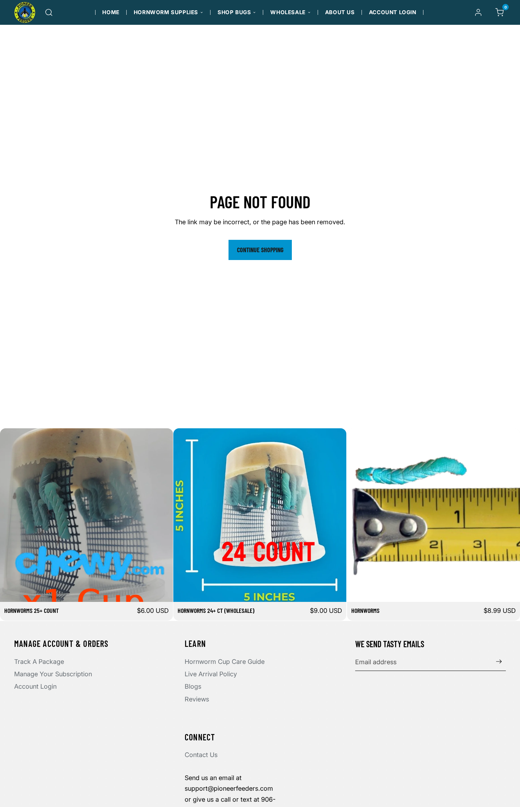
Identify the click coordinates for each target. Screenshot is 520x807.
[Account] (478, 12)
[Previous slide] (184, 515)
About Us (340, 12)
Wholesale (287, 12)
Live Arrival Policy (211, 674)
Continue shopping (260, 250)
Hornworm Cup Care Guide (225, 661)
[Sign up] (499, 661)
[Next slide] (336, 515)
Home (110, 12)
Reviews (197, 699)
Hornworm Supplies (166, 12)
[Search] (48, 12)
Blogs (193, 686)
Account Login (392, 12)
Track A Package (39, 661)
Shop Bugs (234, 12)
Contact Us (201, 754)
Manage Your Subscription (53, 674)
